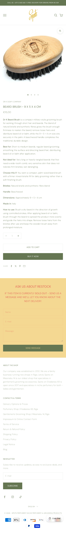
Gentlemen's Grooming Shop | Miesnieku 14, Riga (26, 414)
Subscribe (13, 486)
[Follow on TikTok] (20, 496)
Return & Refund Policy (14, 429)
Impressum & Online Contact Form (20, 419)
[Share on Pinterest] (20, 266)
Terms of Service (11, 424)
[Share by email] (24, 266)
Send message (33, 348)
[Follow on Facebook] (4, 496)
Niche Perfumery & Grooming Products (44, 513)
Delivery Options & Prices (15, 404)
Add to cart (33, 247)
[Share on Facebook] (11, 266)
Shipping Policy (10, 434)
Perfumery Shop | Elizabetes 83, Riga (20, 409)
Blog (5, 449)
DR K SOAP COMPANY (12, 102)
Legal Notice (9, 444)
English (31, 506)
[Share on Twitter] (15, 266)
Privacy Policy (9, 439)
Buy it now (33, 256)
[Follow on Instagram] (12, 496)
